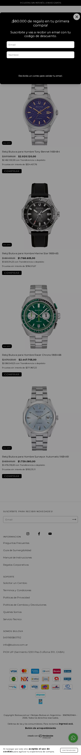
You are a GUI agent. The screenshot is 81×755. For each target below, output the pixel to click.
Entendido (69, 750)
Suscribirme (41, 67)
